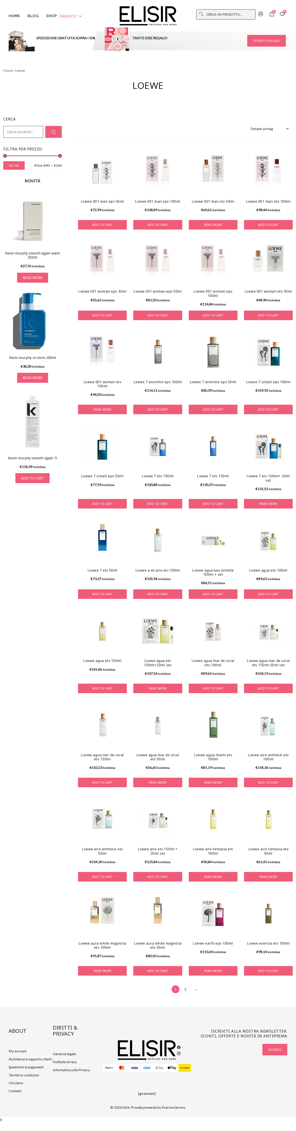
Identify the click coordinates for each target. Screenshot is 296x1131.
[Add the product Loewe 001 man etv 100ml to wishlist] (289, 188)
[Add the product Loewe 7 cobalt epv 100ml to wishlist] (289, 368)
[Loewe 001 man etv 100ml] (268, 171)
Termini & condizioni (24, 1075)
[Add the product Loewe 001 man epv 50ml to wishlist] (123, 188)
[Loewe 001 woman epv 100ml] (213, 261)
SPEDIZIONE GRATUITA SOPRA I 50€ (65, 38)
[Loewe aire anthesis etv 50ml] (102, 819)
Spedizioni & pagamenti (26, 1067)
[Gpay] (159, 1068)
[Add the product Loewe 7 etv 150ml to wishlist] (233, 462)
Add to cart (102, 225)
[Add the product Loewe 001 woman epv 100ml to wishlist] (233, 278)
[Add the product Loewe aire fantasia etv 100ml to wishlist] (233, 835)
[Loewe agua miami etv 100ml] (213, 725)
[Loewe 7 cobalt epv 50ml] (102, 446)
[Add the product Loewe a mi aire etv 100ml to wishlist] (178, 557)
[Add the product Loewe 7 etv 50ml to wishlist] (123, 557)
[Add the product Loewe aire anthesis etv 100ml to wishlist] (289, 741)
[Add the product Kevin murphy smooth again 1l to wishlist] (58, 443)
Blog (33, 16)
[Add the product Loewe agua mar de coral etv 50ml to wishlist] (178, 741)
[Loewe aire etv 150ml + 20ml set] (157, 819)
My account (17, 1051)
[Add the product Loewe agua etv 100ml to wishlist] (289, 557)
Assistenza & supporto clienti (30, 1059)
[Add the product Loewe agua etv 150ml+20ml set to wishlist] (178, 647)
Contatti (15, 1091)
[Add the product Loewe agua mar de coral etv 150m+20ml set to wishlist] (289, 647)
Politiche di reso (65, 1062)
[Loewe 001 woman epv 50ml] (157, 261)
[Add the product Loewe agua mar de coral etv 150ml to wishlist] (123, 741)
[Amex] (147, 1068)
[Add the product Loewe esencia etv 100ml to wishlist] (289, 930)
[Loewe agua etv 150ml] (102, 630)
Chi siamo (16, 1083)
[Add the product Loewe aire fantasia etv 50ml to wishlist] (289, 835)
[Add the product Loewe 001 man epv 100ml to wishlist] (178, 188)
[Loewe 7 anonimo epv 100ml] (157, 352)
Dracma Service (173, 1107)
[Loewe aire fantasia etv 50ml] (268, 819)
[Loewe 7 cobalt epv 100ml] (268, 352)
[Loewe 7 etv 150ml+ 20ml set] (268, 446)
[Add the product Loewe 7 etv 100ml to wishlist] (178, 462)
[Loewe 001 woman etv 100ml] (102, 352)
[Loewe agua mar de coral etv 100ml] (213, 630)
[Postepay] (184, 1068)
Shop (60, 16)
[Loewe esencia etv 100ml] (268, 913)
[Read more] (32, 217)
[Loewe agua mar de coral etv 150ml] (102, 725)
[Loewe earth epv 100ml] (213, 913)
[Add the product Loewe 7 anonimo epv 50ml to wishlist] (233, 368)
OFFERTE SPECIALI (266, 41)
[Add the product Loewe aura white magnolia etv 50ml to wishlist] (178, 930)
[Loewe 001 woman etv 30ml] (268, 261)
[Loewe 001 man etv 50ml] (213, 171)
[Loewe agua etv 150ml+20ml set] (157, 630)
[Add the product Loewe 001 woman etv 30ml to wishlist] (289, 278)
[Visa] (134, 1068)
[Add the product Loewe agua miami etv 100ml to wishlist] (233, 741)
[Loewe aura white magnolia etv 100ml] (102, 913)
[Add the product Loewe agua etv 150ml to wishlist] (123, 647)
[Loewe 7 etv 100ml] (157, 446)
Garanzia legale (64, 1054)
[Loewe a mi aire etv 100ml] (157, 540)
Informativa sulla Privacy (71, 1070)
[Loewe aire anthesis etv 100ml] (268, 725)
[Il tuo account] (261, 14)
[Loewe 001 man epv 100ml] (157, 171)
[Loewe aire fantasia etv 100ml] (213, 819)
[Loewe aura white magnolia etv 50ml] (157, 913)
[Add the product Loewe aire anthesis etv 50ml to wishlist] (123, 835)
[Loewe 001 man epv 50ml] (102, 171)
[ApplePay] (172, 1068)
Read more (213, 225)
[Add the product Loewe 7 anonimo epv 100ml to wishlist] (178, 368)
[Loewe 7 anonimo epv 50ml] (213, 352)
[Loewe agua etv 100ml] (268, 540)
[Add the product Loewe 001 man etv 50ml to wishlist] (233, 188)
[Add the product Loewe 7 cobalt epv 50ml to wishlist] (123, 462)
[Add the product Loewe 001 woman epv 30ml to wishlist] (123, 278)
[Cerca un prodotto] (53, 132)
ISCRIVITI (275, 1050)
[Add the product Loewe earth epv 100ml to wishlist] (233, 930)
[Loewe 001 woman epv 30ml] (102, 261)
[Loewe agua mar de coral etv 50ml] (157, 725)
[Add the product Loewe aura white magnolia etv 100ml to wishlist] (123, 930)
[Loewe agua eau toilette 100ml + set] (213, 540)
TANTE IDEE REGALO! (150, 38)
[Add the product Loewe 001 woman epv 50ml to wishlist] (178, 278)
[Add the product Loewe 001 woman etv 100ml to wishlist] (123, 368)
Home (14, 16)
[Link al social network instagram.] (179, 1053)
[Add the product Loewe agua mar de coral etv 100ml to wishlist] (233, 647)
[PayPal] (109, 1068)
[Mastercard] (121, 1068)
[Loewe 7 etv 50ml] (102, 540)
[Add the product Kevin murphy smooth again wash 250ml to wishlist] (58, 239)
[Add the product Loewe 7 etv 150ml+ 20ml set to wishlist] (289, 462)
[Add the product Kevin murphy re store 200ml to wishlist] (58, 343)
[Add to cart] (32, 421)
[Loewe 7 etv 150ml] (213, 446)
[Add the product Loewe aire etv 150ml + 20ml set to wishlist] (178, 835)
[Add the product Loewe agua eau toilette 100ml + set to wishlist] (233, 557)
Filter (14, 165)
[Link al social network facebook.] (179, 1047)
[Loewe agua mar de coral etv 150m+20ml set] (268, 630)
